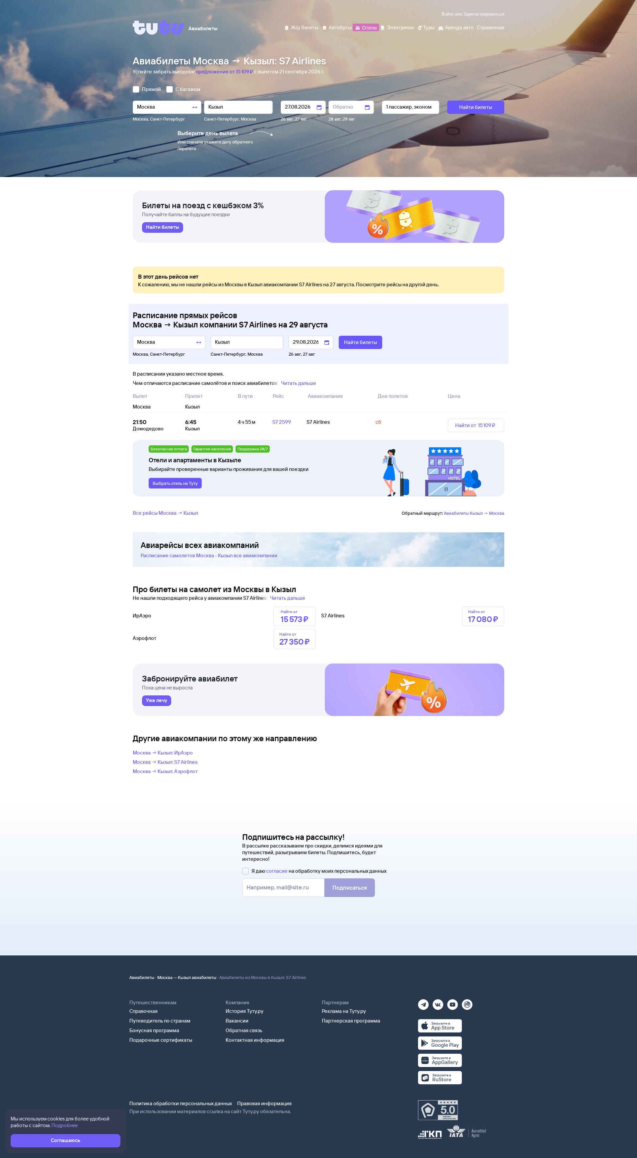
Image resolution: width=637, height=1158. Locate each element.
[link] (162, 227)
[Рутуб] (467, 1002)
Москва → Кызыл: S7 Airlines (165, 762)
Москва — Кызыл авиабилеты (186, 977)
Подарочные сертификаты (160, 1040)
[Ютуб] (452, 1002)
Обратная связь (244, 1030)
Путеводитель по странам (159, 1021)
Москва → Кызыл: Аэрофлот (165, 771)
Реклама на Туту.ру (344, 1011)
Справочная (143, 1011)
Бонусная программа (154, 1030)
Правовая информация (264, 1103)
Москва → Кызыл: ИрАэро (163, 753)
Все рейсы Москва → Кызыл (165, 513)
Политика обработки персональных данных (180, 1103)
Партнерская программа (351, 1021)
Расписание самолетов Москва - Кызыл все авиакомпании (209, 555)
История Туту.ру (244, 1011)
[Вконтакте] (438, 1002)
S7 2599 (281, 422)
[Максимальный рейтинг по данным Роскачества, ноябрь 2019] (438, 1110)
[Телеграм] (423, 1002)
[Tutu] (158, 28)
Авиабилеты (141, 977)
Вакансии (237, 1021)
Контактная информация (255, 1040)
